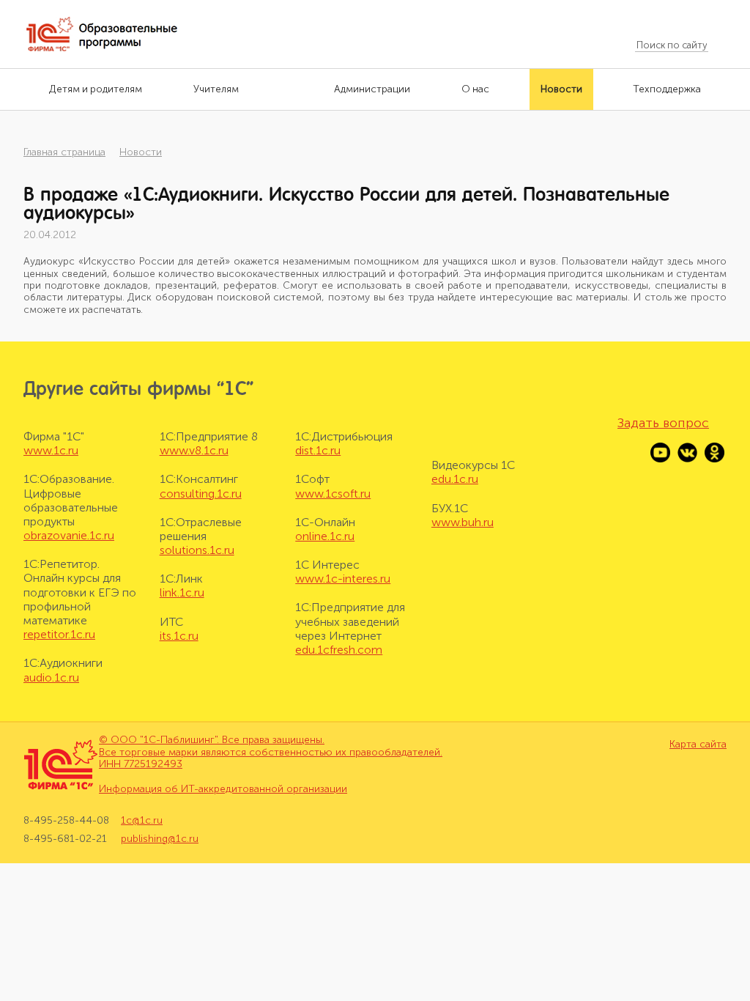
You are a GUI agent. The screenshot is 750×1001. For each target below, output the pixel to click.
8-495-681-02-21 (65, 838)
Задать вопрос (663, 423)
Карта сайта (698, 744)
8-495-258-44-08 (66, 821)
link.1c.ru (182, 592)
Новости (140, 152)
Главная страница (64, 152)
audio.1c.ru (51, 677)
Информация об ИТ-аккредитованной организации (223, 789)
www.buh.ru (462, 522)
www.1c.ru (50, 450)
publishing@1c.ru (159, 838)
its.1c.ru (179, 636)
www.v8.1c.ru (194, 450)
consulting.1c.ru (201, 493)
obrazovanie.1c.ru (68, 535)
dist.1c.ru (318, 450)
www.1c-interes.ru (342, 579)
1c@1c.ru (142, 821)
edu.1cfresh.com (338, 650)
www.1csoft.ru (333, 493)
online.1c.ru (324, 536)
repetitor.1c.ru (59, 634)
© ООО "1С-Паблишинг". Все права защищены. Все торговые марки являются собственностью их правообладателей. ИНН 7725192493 (270, 752)
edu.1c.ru (454, 479)
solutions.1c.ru (197, 550)
